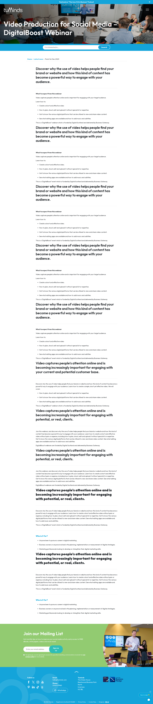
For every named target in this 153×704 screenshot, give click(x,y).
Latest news (38, 59)
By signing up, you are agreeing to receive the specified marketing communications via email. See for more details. (55, 656)
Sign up (56, 649)
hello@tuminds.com (60, 680)
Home (29, 59)
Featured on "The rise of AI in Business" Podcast (76, 2)
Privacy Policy (82, 702)
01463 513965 (57, 685)
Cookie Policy (92, 702)
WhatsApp (61, 690)
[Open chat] (148, 699)
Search (104, 47)
